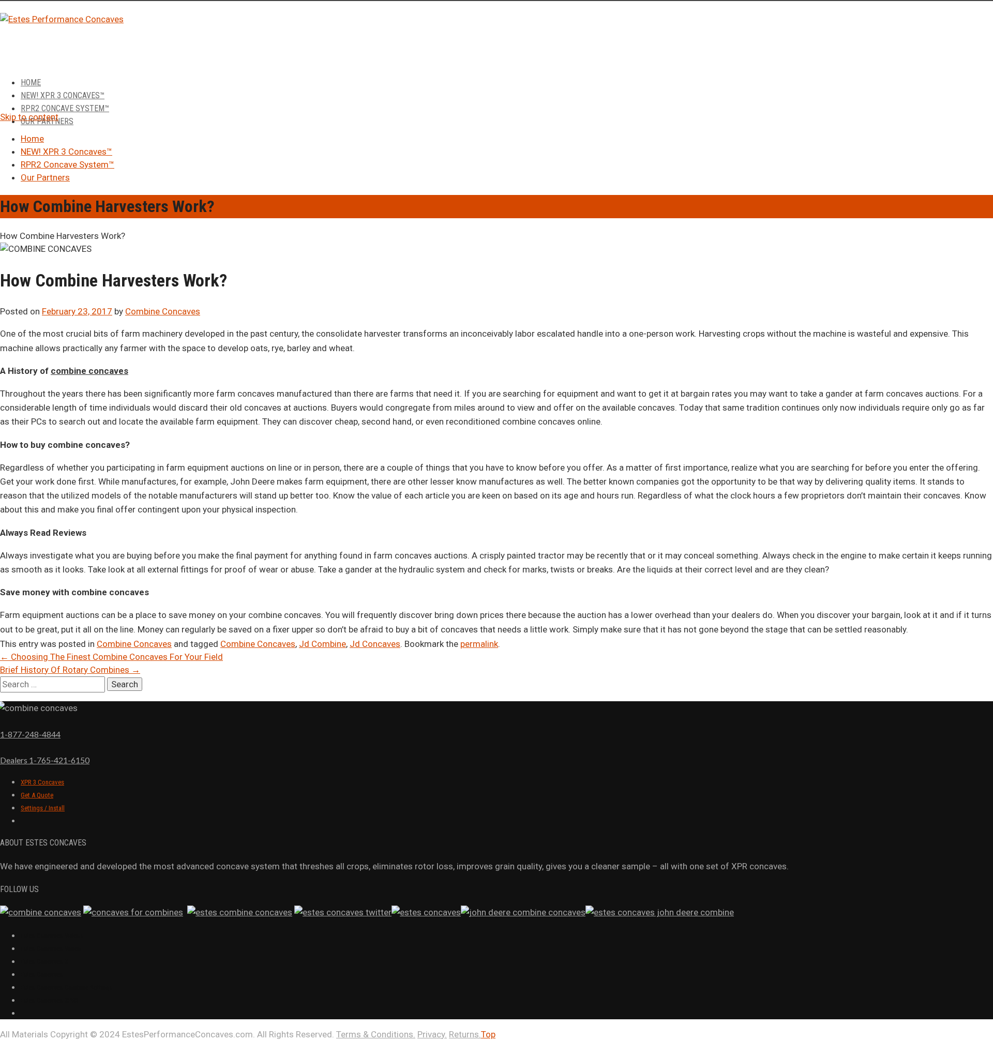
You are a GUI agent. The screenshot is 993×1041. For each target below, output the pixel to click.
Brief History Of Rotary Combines (70, 670)
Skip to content (29, 117)
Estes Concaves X (44, 961)
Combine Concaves (162, 311)
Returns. (465, 1034)
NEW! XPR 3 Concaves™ (62, 95)
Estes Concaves (42, 974)
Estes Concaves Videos (52, 936)
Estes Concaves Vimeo (51, 949)
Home (31, 82)
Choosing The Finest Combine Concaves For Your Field (111, 657)
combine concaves (89, 371)
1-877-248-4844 (30, 734)
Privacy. (432, 1034)
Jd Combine (322, 644)
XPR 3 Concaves (42, 782)
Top (488, 1034)
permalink (479, 644)
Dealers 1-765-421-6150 (44, 760)
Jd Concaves (375, 644)
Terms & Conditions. (375, 1034)
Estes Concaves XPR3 (50, 1000)
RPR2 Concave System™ (65, 108)
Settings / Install (43, 808)
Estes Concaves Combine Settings (66, 987)
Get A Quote (37, 795)
